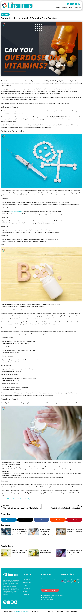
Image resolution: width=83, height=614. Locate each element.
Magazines (64, 7)
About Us (58, 7)
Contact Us (77, 7)
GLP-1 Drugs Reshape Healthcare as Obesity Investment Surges (72, 581)
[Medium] (73, 4)
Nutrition (5, 14)
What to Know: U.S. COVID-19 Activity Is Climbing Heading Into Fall (74, 552)
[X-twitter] (71, 4)
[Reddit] (76, 4)
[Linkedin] (68, 4)
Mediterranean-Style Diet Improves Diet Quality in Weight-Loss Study (78, 581)
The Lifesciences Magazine (20, 611)
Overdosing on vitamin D (16, 211)
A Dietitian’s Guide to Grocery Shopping (18, 499)
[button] (79, 4)
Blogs (70, 7)
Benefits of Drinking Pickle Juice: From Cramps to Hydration (19, 552)
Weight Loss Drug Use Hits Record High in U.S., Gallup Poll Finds (74, 531)
